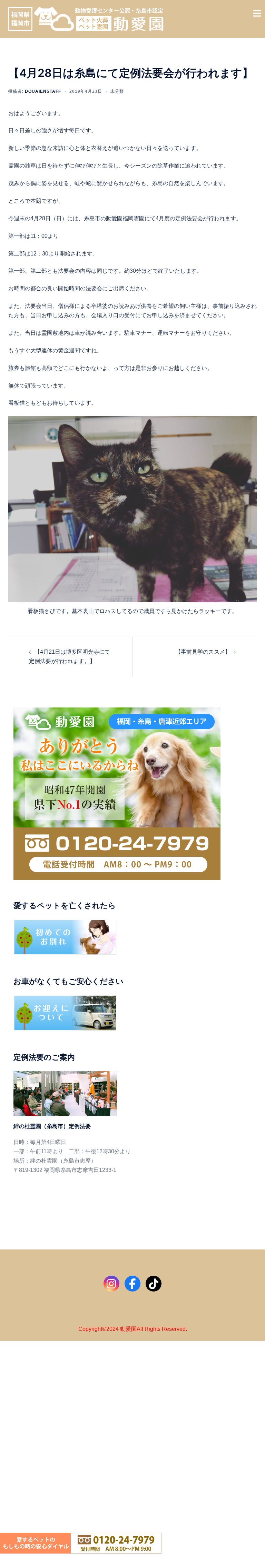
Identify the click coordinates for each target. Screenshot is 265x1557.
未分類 (117, 91)
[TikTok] (153, 1284)
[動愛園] (86, 18)
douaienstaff (43, 91)
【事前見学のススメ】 (202, 652)
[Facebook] (132, 1284)
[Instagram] (111, 1284)
